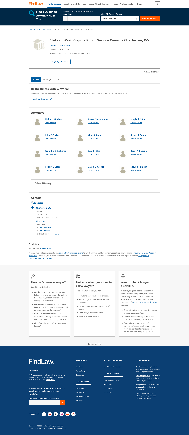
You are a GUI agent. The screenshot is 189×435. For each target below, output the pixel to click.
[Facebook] (44, 414)
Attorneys (47, 79)
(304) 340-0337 (45, 230)
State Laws (108, 384)
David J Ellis (94, 150)
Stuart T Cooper (139, 135)
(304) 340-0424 (45, 227)
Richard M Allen (53, 119)
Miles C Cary (94, 135)
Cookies (60, 428)
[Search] (157, 3)
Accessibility (80, 371)
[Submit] (62, 402)
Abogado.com (141, 385)
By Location (80, 388)
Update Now (45, 248)
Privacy (40, 428)
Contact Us (80, 375)
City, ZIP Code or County (111, 14)
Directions (40, 221)
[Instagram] (62, 414)
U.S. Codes (108, 392)
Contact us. (50, 380)
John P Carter (52, 135)
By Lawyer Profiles (82, 396)
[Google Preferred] (73, 414)
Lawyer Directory (34, 30)
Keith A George (138, 150)
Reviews (36, 79)
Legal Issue (67, 14)
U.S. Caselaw (108, 388)
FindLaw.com (141, 367)
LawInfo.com (141, 393)
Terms (31, 428)
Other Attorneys (43, 183)
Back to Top (95, 344)
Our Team (79, 367)
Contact (57, 79)
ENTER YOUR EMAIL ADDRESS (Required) (44, 398)
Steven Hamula (138, 166)
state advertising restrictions (71, 253)
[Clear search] (136, 18)
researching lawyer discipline (145, 302)
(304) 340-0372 (53, 234)
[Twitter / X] (56, 414)
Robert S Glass (52, 166)
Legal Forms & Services (112, 367)
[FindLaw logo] (37, 3)
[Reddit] (67, 414)
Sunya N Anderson (98, 119)
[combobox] (81, 18)
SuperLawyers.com (143, 376)
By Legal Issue (81, 392)
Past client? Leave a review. (60, 45)
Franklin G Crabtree (55, 150)
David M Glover (96, 166)
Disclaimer (50, 428)
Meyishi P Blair (138, 119)
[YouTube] (50, 414)
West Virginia (47, 30)
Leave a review (50, 122)
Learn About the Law (111, 380)
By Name (79, 400)
